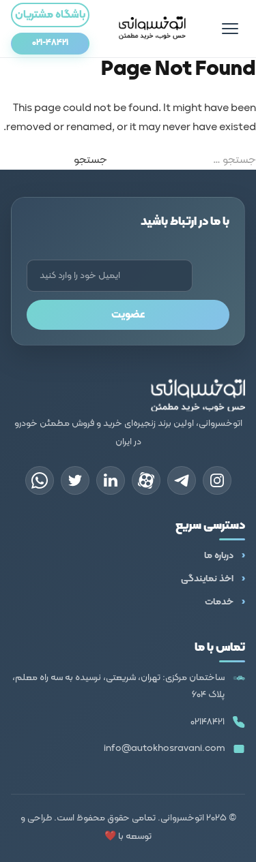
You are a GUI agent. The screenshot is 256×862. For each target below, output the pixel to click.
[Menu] (230, 29)
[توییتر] (75, 480)
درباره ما (218, 556)
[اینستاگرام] (217, 480)
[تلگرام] (181, 480)
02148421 (207, 722)
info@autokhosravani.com (164, 748)
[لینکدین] (110, 480)
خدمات (219, 602)
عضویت (128, 315)
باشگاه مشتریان (50, 15)
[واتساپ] (39, 480)
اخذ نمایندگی (207, 579)
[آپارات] (146, 480)
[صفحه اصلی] (152, 28)
